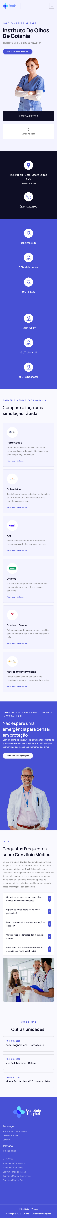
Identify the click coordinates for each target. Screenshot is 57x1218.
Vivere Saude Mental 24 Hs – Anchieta (28, 1081)
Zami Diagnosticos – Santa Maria (25, 1045)
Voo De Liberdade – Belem (21, 1063)
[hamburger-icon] (51, 6)
